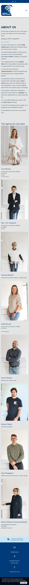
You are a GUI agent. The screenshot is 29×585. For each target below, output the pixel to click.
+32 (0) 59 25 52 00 (14, 571)
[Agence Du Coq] (6, 10)
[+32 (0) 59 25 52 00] (15, 1)
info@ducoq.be (14, 552)
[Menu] (26, 10)
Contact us (4, 38)
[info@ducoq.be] (13, 1)
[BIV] (8, 539)
